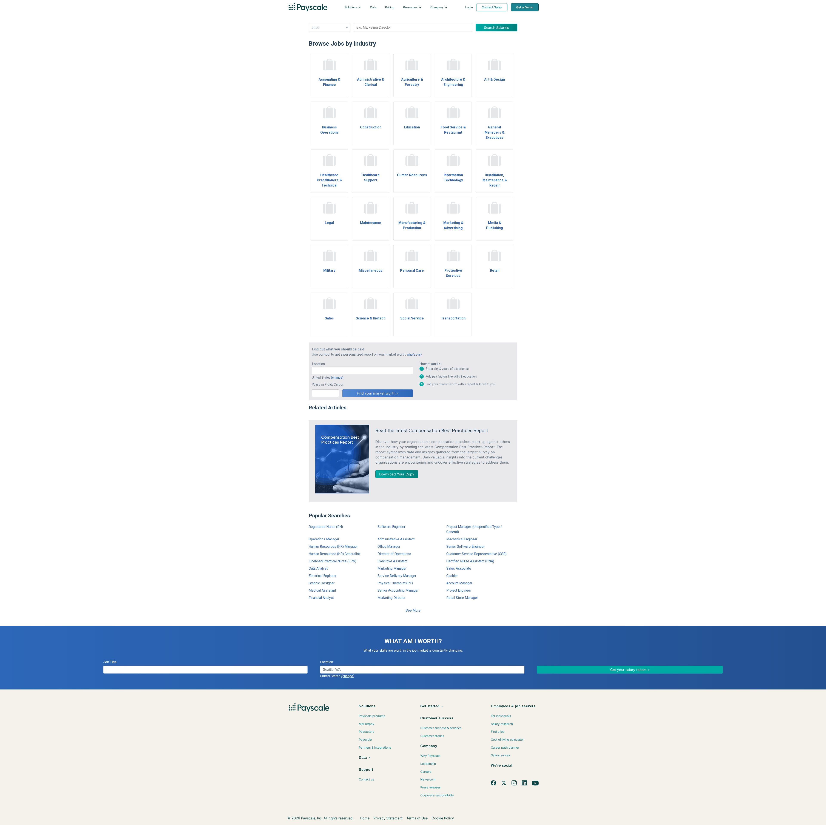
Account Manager (459, 583)
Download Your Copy (396, 474)
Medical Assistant (322, 590)
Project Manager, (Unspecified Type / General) (474, 529)
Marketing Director (391, 598)
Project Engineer (458, 590)
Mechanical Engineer (461, 539)
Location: (318, 364)
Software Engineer (391, 527)
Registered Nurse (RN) (326, 527)
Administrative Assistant (396, 539)
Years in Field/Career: (328, 384)
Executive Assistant (392, 561)
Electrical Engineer (322, 576)
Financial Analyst (321, 598)
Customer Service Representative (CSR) (476, 554)
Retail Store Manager (462, 598)
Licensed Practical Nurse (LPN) (332, 561)
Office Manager (389, 546)
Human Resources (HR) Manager (333, 546)
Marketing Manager (392, 568)
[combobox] (413, 27)
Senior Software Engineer (465, 546)
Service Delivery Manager (397, 576)
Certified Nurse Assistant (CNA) (470, 561)
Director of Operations (394, 554)
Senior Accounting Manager (398, 590)
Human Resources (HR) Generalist (334, 554)
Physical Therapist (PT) (395, 583)
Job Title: (110, 662)
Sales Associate (458, 568)
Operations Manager (324, 539)
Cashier (452, 576)
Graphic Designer (321, 583)
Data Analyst (318, 568)
